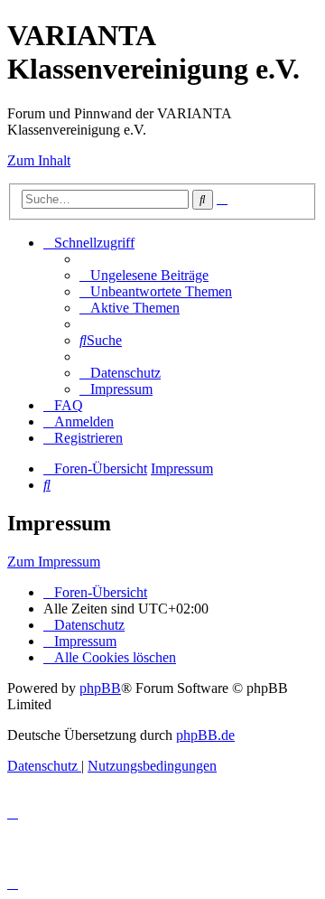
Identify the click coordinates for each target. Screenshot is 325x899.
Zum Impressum (53, 561)
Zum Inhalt (38, 160)
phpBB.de (205, 735)
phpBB (100, 688)
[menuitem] (144, 275)
